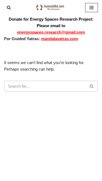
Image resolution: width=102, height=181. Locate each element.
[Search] (9, 7)
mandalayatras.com (59, 38)
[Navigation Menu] (91, 7)
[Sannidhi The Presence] (51, 7)
